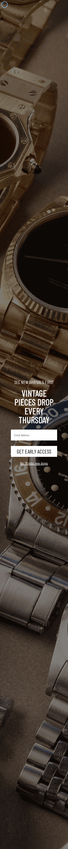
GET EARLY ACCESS (34, 451)
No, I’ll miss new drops (34, 463)
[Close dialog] (4, 4)
